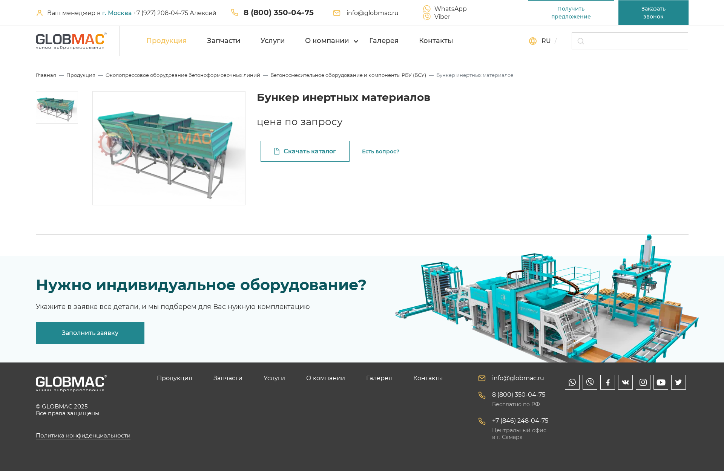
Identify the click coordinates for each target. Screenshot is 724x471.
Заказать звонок (653, 12)
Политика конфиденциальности (83, 435)
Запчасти (223, 41)
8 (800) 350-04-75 (279, 12)
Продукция (166, 41)
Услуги (273, 41)
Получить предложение (571, 12)
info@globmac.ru (373, 13)
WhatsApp (450, 8)
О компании (327, 41)
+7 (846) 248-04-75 (520, 420)
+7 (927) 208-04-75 (161, 13)
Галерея (384, 41)
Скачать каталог (310, 151)
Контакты (436, 41)
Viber (442, 16)
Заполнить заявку (90, 332)
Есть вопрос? (380, 151)
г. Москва (117, 13)
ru (546, 40)
